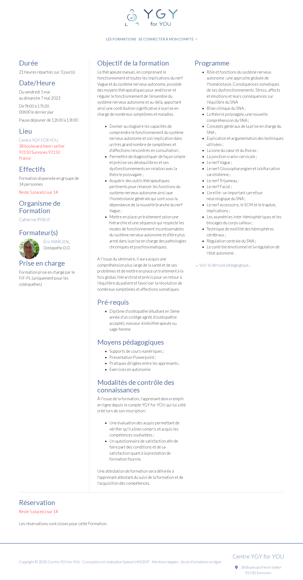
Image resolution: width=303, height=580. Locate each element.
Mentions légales (165, 562)
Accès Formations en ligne (201, 562)
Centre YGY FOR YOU (38, 140)
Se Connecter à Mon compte (166, 39)
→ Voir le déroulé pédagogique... (223, 265)
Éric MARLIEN (56, 241)
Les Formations (121, 39)
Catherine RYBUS (34, 219)
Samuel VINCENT (136, 562)
